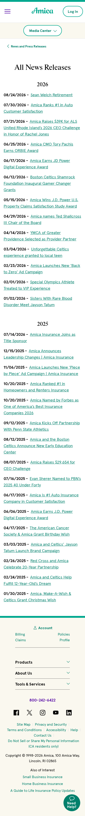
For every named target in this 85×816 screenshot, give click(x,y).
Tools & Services (30, 684)
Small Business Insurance (43, 776)
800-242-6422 (42, 700)
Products (23, 662)
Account (45, 628)
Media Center (40, 30)
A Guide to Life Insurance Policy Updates (42, 790)
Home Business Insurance (42, 783)
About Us (23, 673)
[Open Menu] (7, 11)
